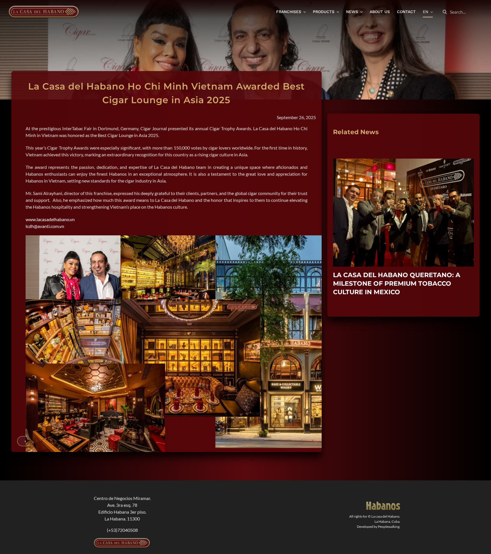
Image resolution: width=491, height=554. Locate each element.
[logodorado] (383, 504)
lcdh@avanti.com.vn (45, 226)
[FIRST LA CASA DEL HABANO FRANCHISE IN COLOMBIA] (403, 161)
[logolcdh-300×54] (122, 540)
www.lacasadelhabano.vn (50, 219)
